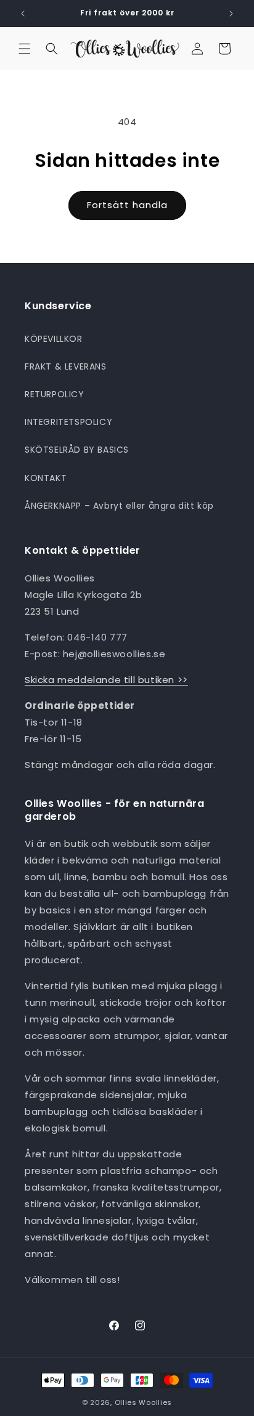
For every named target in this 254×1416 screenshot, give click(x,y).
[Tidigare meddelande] (22, 13)
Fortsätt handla (127, 204)
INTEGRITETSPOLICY (68, 422)
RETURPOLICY (54, 394)
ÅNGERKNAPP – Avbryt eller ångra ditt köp (119, 506)
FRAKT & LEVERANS (66, 366)
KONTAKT (46, 478)
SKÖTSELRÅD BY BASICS (77, 449)
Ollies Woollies (144, 1402)
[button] (24, 48)
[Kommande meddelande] (231, 13)
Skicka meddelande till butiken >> (106, 679)
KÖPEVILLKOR (54, 339)
